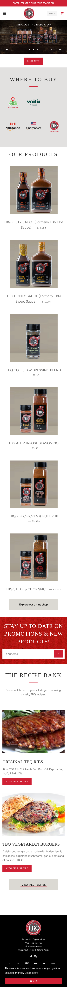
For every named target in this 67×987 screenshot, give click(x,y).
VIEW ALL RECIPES (33, 884)
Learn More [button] (31, 972)
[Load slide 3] (36, 49)
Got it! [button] (33, 981)
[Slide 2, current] (33, 49)
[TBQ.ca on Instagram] (35, 956)
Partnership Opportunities (33, 939)
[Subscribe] (58, 654)
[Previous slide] (7, 50)
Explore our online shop (33, 604)
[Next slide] (60, 50)
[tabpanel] (33, 37)
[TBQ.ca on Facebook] (31, 956)
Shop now (33, 61)
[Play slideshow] (51, 50)
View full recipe (17, 781)
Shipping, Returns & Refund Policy (33, 950)
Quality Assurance (34, 946)
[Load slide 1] (30, 49)
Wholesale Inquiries (33, 943)
